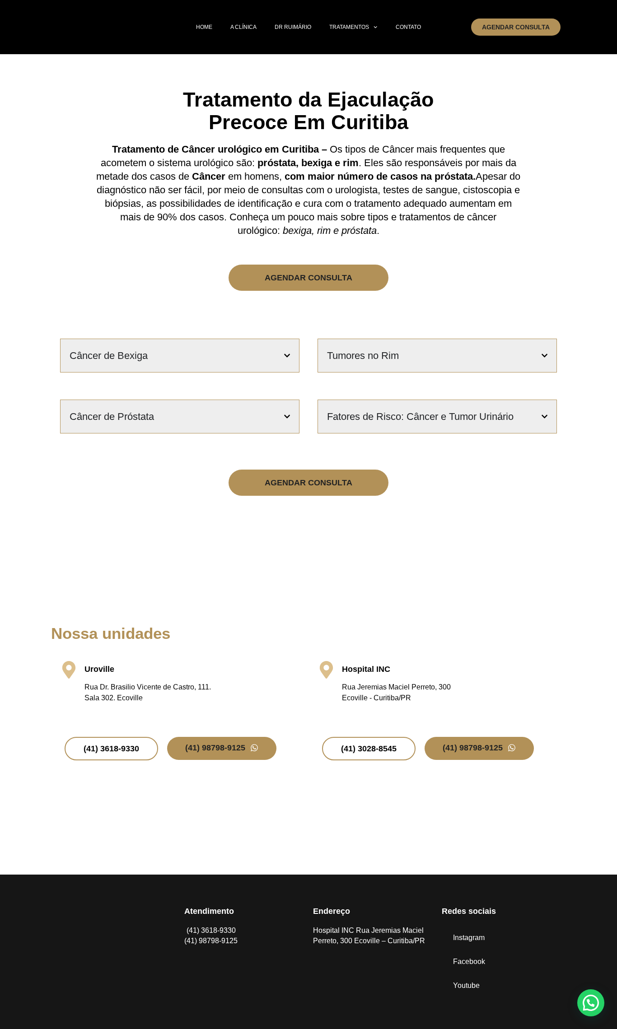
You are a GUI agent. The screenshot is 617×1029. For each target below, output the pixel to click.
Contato (408, 27)
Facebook (469, 961)
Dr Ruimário (293, 27)
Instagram (469, 937)
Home (204, 27)
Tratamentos (349, 27)
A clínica (243, 27)
